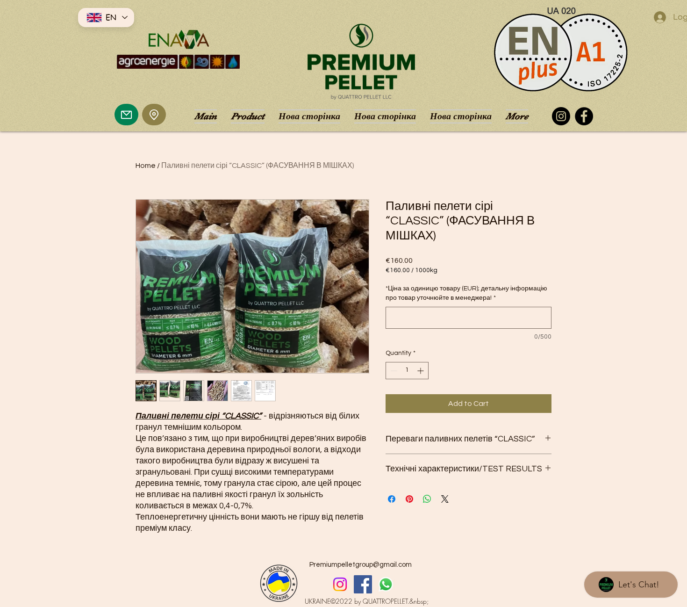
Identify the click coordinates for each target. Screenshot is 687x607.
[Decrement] (393, 370)
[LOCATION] (154, 114)
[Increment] (421, 370)
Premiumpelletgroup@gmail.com (360, 564)
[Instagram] (561, 116)
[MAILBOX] (126, 114)
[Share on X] (445, 499)
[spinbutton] (407, 370)
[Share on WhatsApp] (427, 499)
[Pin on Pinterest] (409, 499)
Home (146, 165)
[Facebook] (584, 116)
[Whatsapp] (386, 584)
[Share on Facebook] (391, 499)
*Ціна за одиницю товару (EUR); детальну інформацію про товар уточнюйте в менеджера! (466, 293)
